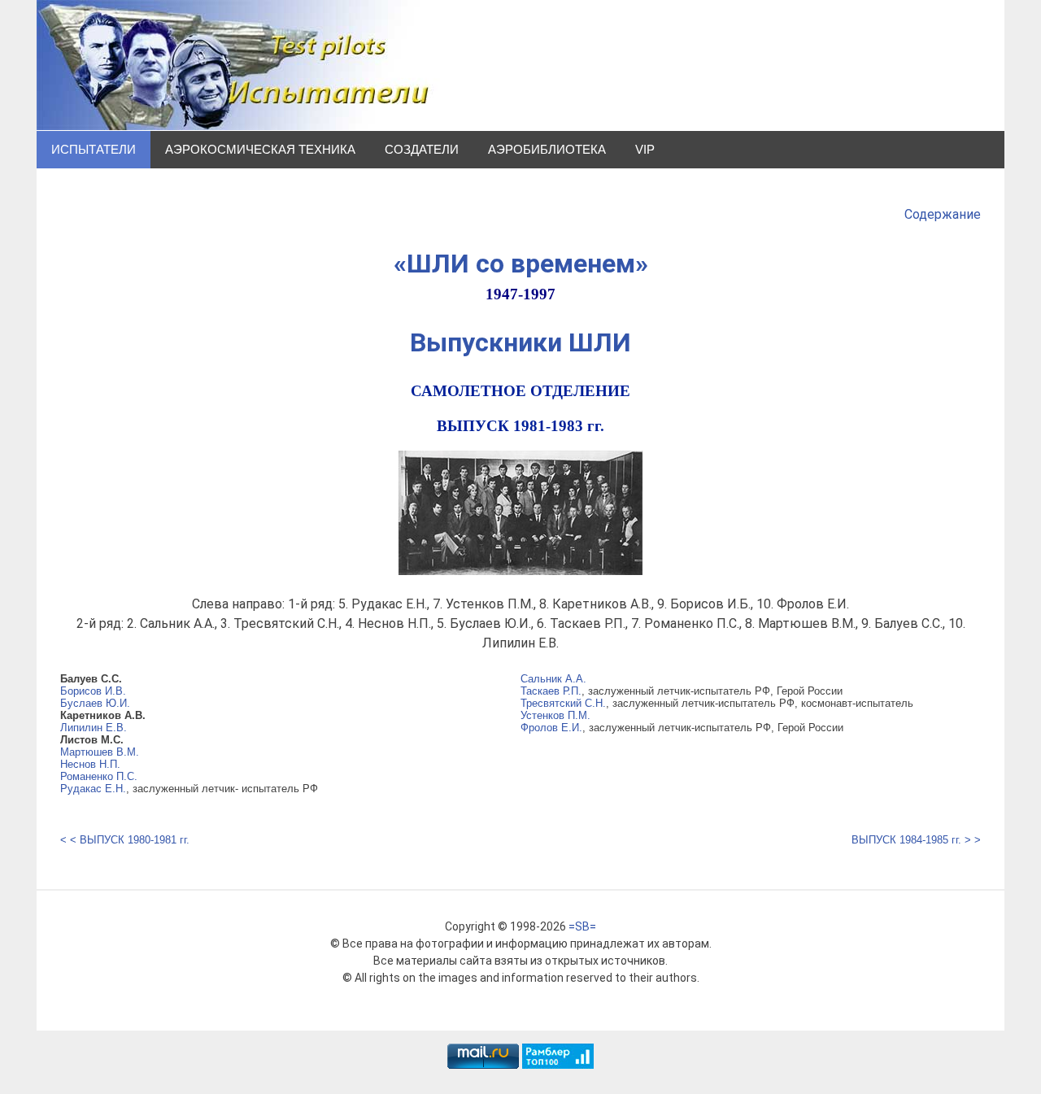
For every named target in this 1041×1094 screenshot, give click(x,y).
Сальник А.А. (553, 679)
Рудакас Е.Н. (93, 788)
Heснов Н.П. (90, 764)
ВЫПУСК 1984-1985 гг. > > (916, 840)
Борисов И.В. (93, 691)
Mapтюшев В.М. (99, 752)
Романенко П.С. (98, 776)
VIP (645, 149)
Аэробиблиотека (547, 149)
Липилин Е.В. (93, 727)
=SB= (582, 926)
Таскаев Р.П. (550, 691)
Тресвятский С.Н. (563, 703)
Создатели (422, 149)
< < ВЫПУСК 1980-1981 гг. (124, 840)
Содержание (942, 214)
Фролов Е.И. (551, 727)
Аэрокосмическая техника (260, 149)
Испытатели (93, 149)
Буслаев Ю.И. (95, 703)
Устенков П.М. (555, 715)
